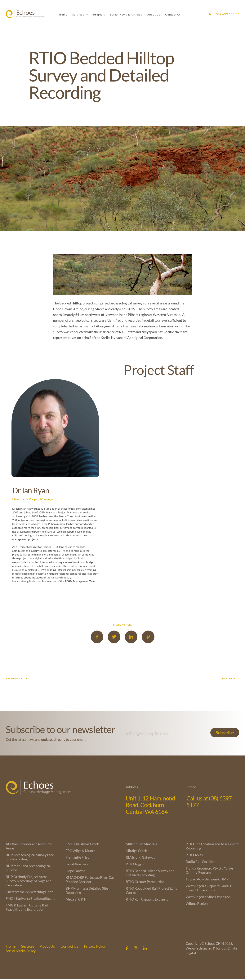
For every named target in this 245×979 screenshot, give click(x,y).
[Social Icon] (127, 948)
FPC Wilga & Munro (80, 850)
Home (63, 14)
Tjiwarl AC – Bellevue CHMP (207, 879)
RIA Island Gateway (140, 857)
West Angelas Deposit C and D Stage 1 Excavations (208, 888)
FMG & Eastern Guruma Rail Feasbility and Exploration (27, 907)
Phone (191, 787)
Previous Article (17, 678)
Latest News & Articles (126, 14)
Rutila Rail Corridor (200, 861)
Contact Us (173, 14)
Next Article (230, 678)
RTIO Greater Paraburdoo (145, 881)
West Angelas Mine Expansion (208, 897)
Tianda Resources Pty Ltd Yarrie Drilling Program (209, 870)
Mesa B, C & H (76, 899)
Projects (99, 14)
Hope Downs (75, 871)
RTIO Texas (194, 855)
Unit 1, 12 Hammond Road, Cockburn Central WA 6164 (150, 805)
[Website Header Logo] (25, 14)
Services (78, 14)
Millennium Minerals (141, 844)
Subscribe (225, 732)
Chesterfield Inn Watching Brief (29, 892)
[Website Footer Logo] (64, 787)
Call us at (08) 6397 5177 (209, 801)
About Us (153, 14)
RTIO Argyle (135, 864)
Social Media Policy (21, 950)
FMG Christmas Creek (82, 844)
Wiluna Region (197, 903)
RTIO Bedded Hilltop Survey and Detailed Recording (150, 873)
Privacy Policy (94, 946)
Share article (122, 624)
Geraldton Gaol (77, 864)
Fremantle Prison (78, 857)
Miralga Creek (136, 850)
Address (132, 787)
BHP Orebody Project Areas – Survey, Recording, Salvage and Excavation (28, 881)
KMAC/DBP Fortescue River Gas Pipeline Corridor (90, 879)
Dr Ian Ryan (30, 490)
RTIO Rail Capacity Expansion (148, 899)
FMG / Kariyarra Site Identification (31, 898)
